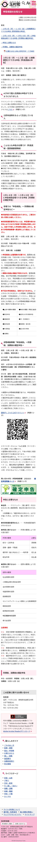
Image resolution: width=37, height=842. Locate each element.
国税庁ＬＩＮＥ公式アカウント (12, 412)
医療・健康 (8, 748)
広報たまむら (9, 753)
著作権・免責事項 (10, 812)
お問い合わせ (19, 824)
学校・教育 (8, 783)
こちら (10, 109)
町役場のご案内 (7, 824)
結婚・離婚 (8, 791)
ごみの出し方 (9, 745)
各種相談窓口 (9, 761)
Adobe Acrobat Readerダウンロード (16, 731)
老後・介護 (8, 793)
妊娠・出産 (8, 778)
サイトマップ (30, 814)
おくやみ (7, 796)
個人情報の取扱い (26, 812)
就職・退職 (8, 788)
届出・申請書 (9, 750)
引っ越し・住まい (10, 785)
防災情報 (7, 764)
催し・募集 (8, 756)
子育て (6, 780)
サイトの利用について (12, 809)
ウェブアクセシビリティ (12, 814)
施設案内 (7, 758)
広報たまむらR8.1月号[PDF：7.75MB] (20, 51)
